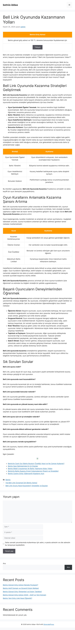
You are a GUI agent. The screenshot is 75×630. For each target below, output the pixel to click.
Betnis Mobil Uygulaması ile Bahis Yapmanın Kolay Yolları (30, 469)
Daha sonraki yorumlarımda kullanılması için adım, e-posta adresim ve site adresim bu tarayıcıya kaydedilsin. (37, 544)
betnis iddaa (10, 4)
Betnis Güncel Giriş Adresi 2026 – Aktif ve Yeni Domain (24, 595)
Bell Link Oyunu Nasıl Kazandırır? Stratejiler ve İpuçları (27, 486)
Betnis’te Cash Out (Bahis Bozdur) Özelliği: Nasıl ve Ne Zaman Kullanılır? (36, 464)
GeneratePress (49, 624)
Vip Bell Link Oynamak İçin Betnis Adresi (21, 483)
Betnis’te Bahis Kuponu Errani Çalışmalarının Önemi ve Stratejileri (33, 471)
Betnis (8, 480)
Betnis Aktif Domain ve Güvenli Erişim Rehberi (21, 588)
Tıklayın (38, 47)
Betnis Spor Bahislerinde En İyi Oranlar (23, 466)
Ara (4, 563)
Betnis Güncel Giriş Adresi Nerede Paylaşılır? (20, 585)
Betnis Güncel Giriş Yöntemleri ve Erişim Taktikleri (22, 592)
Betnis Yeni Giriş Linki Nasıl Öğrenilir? (17, 598)
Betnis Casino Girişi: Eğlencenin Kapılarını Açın (26, 474)
